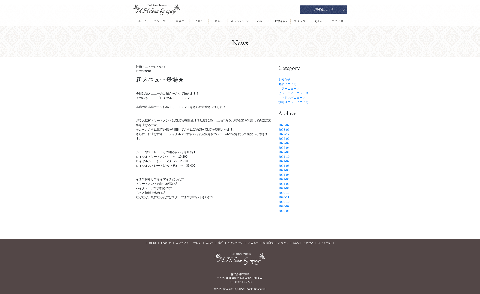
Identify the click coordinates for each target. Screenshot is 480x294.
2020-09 (284, 206)
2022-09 (284, 138)
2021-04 (284, 174)
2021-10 (284, 156)
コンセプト (161, 21)
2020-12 (284, 192)
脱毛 (218, 21)
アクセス (338, 21)
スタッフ (300, 21)
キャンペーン (240, 21)
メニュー (262, 21)
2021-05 (284, 170)
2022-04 (284, 147)
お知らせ (284, 79)
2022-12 (284, 134)
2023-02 (284, 125)
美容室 (180, 21)
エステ (198, 21)
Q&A (318, 21)
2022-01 (284, 152)
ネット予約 (324, 242)
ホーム (142, 21)
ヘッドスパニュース (291, 97)
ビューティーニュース (293, 93)
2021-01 (284, 188)
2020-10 (284, 201)
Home (152, 242)
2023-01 (284, 129)
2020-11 (283, 197)
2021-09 (284, 161)
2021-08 (284, 165)
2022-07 (284, 143)
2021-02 (284, 183)
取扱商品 (281, 21)
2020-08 (284, 210)
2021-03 (284, 179)
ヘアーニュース (288, 88)
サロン (197, 242)
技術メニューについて (293, 102)
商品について (287, 84)
